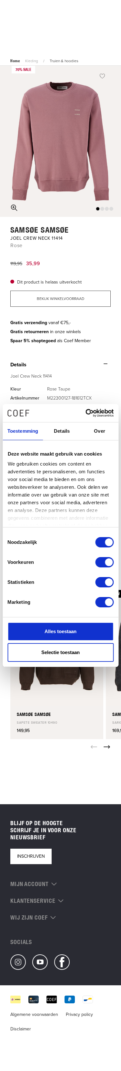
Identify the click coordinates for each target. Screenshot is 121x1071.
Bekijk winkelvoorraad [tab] (60, 299)
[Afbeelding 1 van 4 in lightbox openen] (60, 141)
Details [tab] (62, 431)
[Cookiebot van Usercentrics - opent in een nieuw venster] (86, 413)
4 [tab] (111, 209)
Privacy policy (79, 1014)
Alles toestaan (60, 631)
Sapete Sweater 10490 (37, 722)
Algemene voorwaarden (34, 1014)
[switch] (104, 562)
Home (15, 61)
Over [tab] (99, 431)
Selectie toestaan (60, 652)
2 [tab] (102, 209)
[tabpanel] (60, 141)
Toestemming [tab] (22, 431)
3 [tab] (107, 209)
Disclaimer (20, 1029)
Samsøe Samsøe (39, 229)
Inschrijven (31, 856)
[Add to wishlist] (102, 75)
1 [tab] (98, 209)
